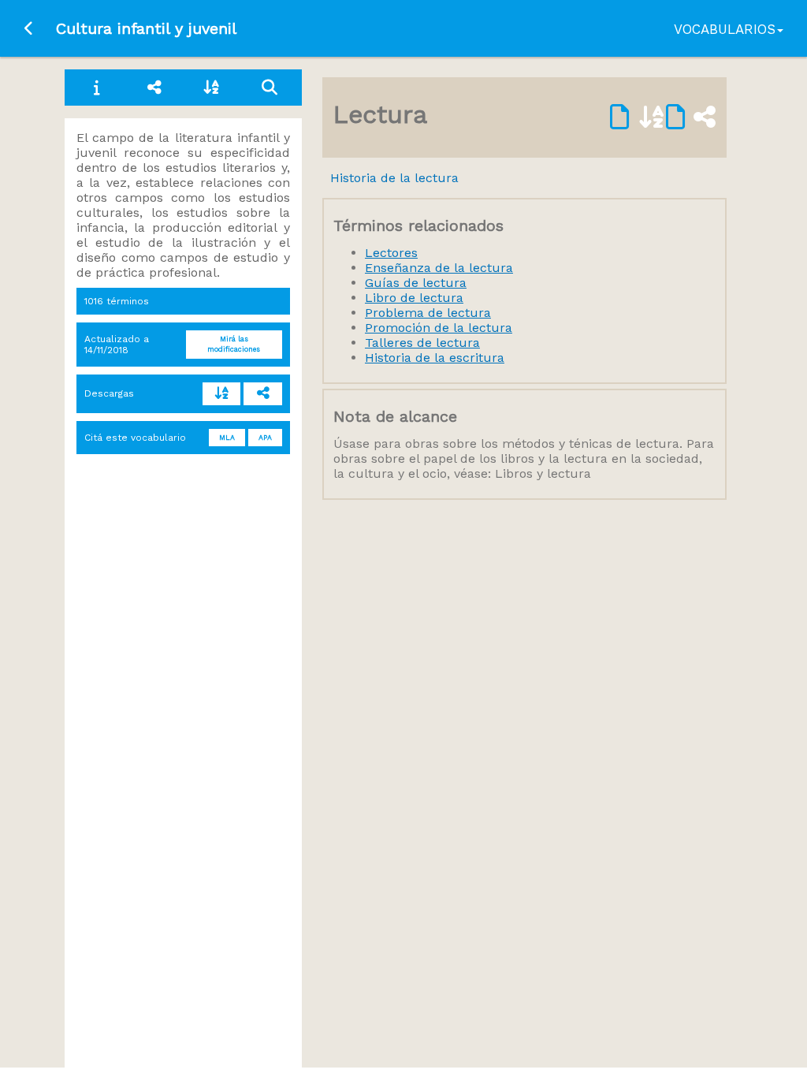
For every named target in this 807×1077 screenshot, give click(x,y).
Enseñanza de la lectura (439, 267)
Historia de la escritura (434, 357)
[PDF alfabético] (222, 393)
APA (265, 438)
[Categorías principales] (155, 87)
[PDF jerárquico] (263, 393)
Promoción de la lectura (438, 327)
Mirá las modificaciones (233, 344)
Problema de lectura (428, 312)
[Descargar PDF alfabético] (638, 117)
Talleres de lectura (422, 342)
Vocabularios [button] (724, 29)
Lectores (391, 252)
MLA (227, 438)
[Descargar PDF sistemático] (691, 117)
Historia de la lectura (394, 177)
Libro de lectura (414, 297)
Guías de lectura (416, 282)
